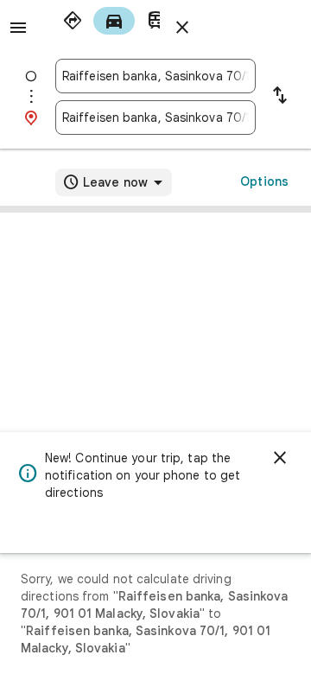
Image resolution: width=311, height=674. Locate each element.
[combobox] (155, 76)
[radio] (72, 20)
